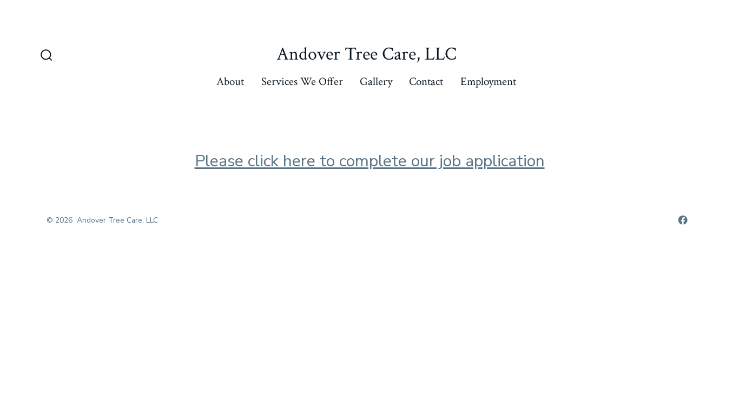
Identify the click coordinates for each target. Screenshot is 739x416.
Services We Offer (302, 81)
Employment (488, 81)
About (230, 81)
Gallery (376, 81)
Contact (426, 81)
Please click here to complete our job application (370, 161)
